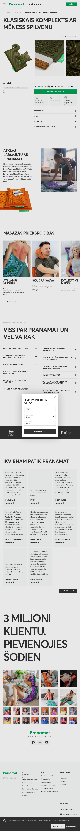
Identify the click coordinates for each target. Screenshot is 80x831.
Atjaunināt (38, 431)
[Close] (55, 397)
